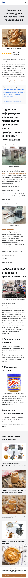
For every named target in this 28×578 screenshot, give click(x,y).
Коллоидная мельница (8, 229)
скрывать (14, 87)
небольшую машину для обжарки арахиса (14, 173)
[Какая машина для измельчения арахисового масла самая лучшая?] (14, 555)
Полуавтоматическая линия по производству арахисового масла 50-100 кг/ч (14, 465)
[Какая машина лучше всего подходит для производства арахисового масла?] (14, 479)
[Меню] (25, 2)
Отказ (20, 575)
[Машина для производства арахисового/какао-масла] (14, 530)
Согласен (7, 575)
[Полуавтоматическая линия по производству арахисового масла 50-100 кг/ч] (14, 452)
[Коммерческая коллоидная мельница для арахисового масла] (14, 504)
